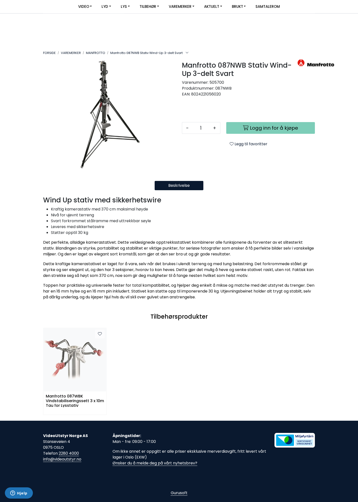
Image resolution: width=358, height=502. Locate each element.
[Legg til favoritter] (100, 334)
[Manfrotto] (306, 62)
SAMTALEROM (267, 6)
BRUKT (237, 6)
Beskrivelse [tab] (179, 185)
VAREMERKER (180, 6)
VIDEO (83, 6)
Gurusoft (179, 493)
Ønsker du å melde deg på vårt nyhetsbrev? (155, 463)
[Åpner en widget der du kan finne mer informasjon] (19, 493)
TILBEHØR (148, 6)
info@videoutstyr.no (62, 459)
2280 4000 (69, 453)
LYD (105, 6)
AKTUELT (211, 6)
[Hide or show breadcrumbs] (187, 53)
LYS (124, 6)
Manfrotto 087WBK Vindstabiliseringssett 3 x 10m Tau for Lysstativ (75, 400)
